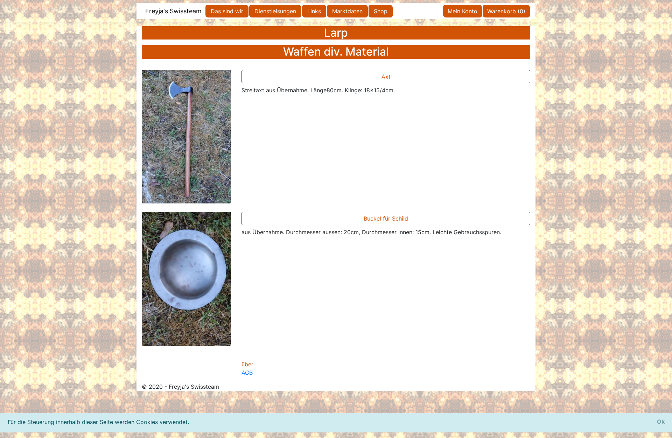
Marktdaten (347, 11)
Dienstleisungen (275, 11)
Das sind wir (227, 11)
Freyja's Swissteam (173, 11)
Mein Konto (462, 11)
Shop (380, 11)
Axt (386, 76)
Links (314, 11)
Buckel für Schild (386, 218)
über (247, 364)
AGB (247, 372)
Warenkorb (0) (506, 11)
